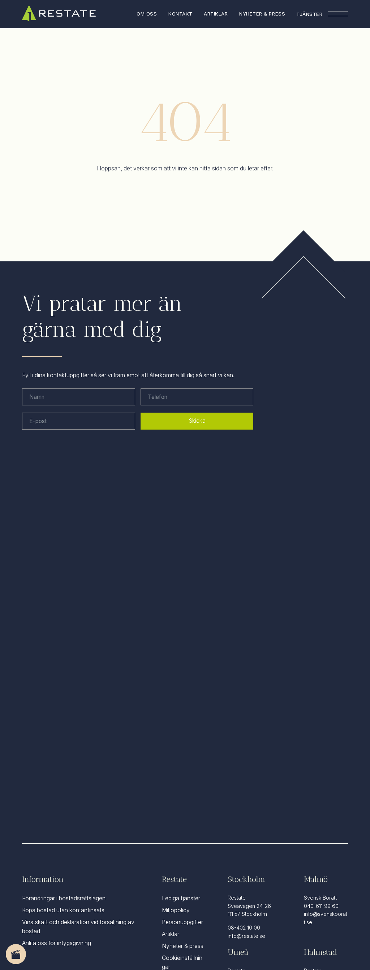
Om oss (147, 14)
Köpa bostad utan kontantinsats (63, 910)
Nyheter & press (262, 14)
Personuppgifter (182, 922)
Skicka (197, 420)
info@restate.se (246, 936)
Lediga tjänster (181, 898)
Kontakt (180, 14)
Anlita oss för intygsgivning (56, 943)
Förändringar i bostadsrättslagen (64, 898)
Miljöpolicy (176, 910)
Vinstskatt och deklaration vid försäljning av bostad (78, 927)
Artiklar (216, 14)
